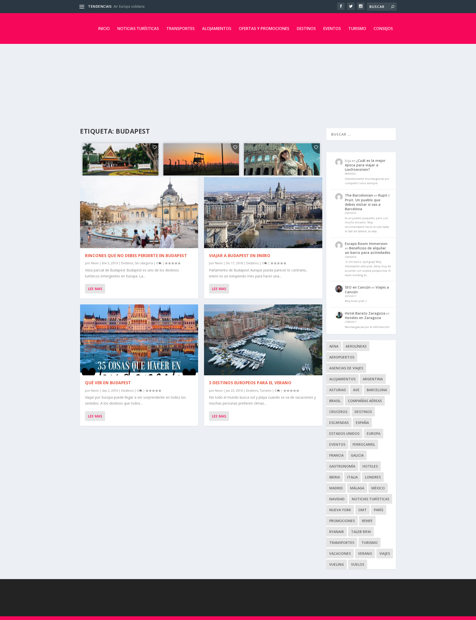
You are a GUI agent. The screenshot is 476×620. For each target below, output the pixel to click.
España (362, 422)
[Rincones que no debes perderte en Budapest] (139, 212)
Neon (95, 263)
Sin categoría (144, 263)
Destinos (306, 28)
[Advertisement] (238, 81)
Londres (373, 477)
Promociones (342, 520)
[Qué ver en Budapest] (139, 339)
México (378, 488)
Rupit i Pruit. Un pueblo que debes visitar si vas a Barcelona (367, 202)
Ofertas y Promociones (264, 28)
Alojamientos (216, 28)
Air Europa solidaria (129, 6)
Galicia (357, 455)
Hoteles (370, 466)
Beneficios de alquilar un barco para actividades (367, 250)
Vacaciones (340, 553)
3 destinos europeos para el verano (250, 382)
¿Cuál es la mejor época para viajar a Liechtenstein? (365, 165)
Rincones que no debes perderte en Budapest (136, 255)
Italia (352, 477)
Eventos (332, 28)
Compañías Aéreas (365, 400)
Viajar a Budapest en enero (239, 255)
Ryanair (336, 531)
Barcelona (377, 389)
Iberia (334, 477)
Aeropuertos (341, 357)
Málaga (357, 488)
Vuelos (357, 564)
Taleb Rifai (361, 531)
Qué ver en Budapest (108, 382)
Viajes (384, 553)
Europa (373, 433)
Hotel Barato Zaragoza (365, 313)
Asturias (337, 389)
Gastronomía (342, 466)
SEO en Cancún (358, 287)
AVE (356, 389)
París (378, 509)
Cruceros (338, 411)
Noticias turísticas (138, 28)
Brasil (335, 400)
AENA (333, 346)
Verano (365, 553)
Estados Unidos (344, 433)
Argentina (373, 379)
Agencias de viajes (346, 368)
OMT (362, 509)
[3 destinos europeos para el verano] (263, 339)
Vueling (336, 564)
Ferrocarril (364, 444)
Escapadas (339, 422)
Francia (336, 455)
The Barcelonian (359, 195)
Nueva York (340, 509)
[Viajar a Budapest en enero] (263, 212)
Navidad (337, 499)
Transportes (180, 28)
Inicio (104, 28)
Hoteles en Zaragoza (363, 317)
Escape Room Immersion (366, 243)
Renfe (367, 520)
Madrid (336, 488)
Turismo (357, 28)
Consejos (383, 28)
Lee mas (95, 288)
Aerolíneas (356, 346)
